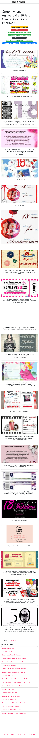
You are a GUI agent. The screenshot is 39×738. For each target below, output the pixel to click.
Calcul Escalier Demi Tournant (11, 696)
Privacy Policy (22, 734)
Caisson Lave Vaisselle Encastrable (12, 655)
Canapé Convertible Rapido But (11, 706)
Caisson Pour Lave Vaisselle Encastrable (14, 713)
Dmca (6, 734)
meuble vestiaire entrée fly (19, 38)
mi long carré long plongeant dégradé (19, 32)
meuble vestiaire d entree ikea (19, 27)
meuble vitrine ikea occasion (28, 43)
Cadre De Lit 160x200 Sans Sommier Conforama (16, 679)
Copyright (32, 734)
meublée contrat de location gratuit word (19, 35)
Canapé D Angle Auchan (9, 699)
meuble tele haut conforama (19, 30)
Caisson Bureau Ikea (8, 648)
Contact (13, 734)
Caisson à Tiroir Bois (8, 689)
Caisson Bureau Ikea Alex (9, 692)
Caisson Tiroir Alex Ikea (9, 665)
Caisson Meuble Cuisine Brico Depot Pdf (13, 672)
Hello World (18, 1)
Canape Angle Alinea (8, 675)
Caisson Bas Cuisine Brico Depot (11, 710)
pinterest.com (12, 640)
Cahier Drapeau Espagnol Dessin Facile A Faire (16, 682)
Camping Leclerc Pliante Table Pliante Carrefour (16, 703)
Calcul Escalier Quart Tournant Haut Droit (14, 669)
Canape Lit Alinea (7, 651)
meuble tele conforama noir (10, 43)
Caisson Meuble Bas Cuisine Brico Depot (14, 658)
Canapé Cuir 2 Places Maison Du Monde (14, 662)
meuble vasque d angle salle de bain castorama (19, 40)
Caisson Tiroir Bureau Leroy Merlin (12, 686)
